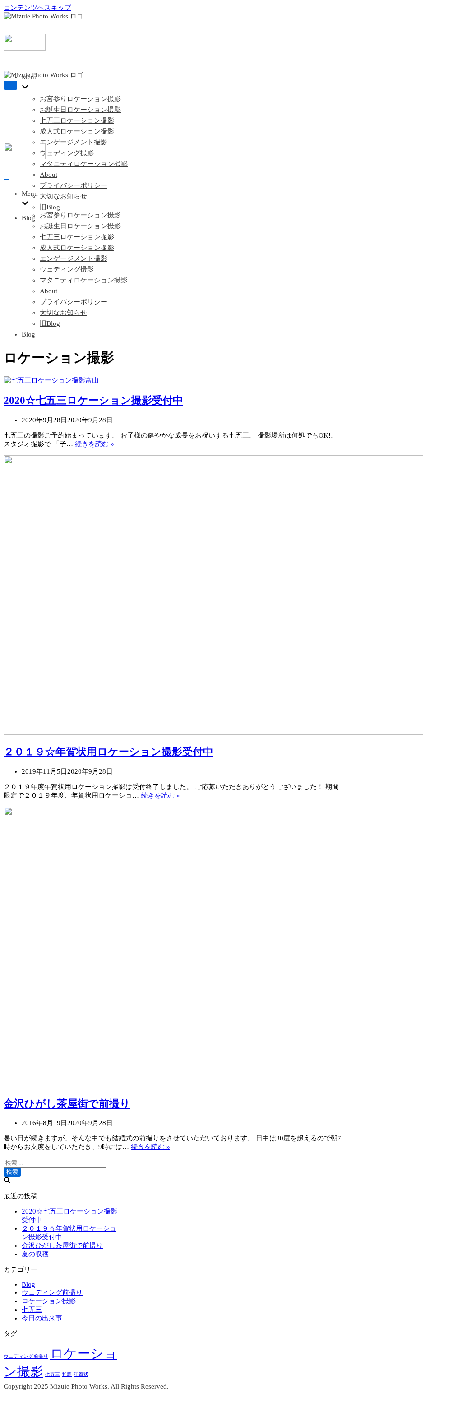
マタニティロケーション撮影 (84, 163)
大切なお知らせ (63, 196)
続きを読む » (94, 444)
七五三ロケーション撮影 (77, 120)
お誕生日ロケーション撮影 (80, 109)
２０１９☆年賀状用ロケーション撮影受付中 (108, 751)
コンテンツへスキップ (37, 7)
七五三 (32, 1309)
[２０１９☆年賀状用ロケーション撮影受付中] (213, 732)
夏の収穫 (35, 1254)
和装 (67, 1374)
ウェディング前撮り (52, 1292)
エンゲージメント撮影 (73, 142)
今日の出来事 (42, 1318)
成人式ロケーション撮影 (77, 131)
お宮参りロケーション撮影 (80, 98)
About (48, 174)
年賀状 (81, 1374)
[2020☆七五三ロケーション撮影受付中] (51, 380)
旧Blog (50, 207)
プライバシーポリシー (73, 185)
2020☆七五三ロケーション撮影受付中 (93, 400)
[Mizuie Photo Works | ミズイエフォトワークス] (43, 16)
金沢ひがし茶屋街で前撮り (67, 1103)
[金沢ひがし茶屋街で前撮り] (213, 1084)
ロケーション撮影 (49, 1301)
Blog (28, 218)
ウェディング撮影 (67, 153)
